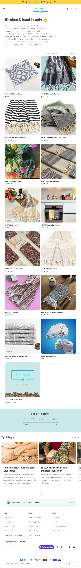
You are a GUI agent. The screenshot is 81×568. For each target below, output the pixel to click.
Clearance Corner (10, 531)
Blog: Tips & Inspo (35, 518)
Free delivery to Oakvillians (13, 535)
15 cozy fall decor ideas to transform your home (54, 469)
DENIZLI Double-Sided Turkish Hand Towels (53, 137)
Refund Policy (33, 526)
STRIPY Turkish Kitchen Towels (50, 225)
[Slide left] (36, 494)
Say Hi (55, 522)
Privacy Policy (33, 531)
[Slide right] (45, 494)
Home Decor (9, 522)
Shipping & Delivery (35, 522)
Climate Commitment (59, 531)
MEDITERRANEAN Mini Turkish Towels (15, 137)
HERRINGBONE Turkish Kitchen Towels (52, 312)
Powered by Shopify (25, 563)
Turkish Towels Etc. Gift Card (13, 400)
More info (71, 502)
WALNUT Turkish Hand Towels (13, 268)
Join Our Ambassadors (60, 526)
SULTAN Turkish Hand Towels (49, 268)
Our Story (56, 518)
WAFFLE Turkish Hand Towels (13, 181)
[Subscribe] (56, 424)
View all (77, 437)
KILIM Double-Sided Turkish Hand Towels (17, 356)
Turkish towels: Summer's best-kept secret (19, 469)
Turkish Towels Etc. (14, 563)
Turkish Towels (9, 518)
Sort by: (47, 53)
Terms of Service (34, 535)
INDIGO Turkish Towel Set (48, 356)
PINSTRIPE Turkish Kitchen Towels (51, 94)
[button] (4, 9)
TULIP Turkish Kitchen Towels (13, 94)
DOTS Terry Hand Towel (11, 312)
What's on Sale (9, 526)
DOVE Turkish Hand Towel (12, 225)
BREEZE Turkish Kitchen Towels (50, 181)
